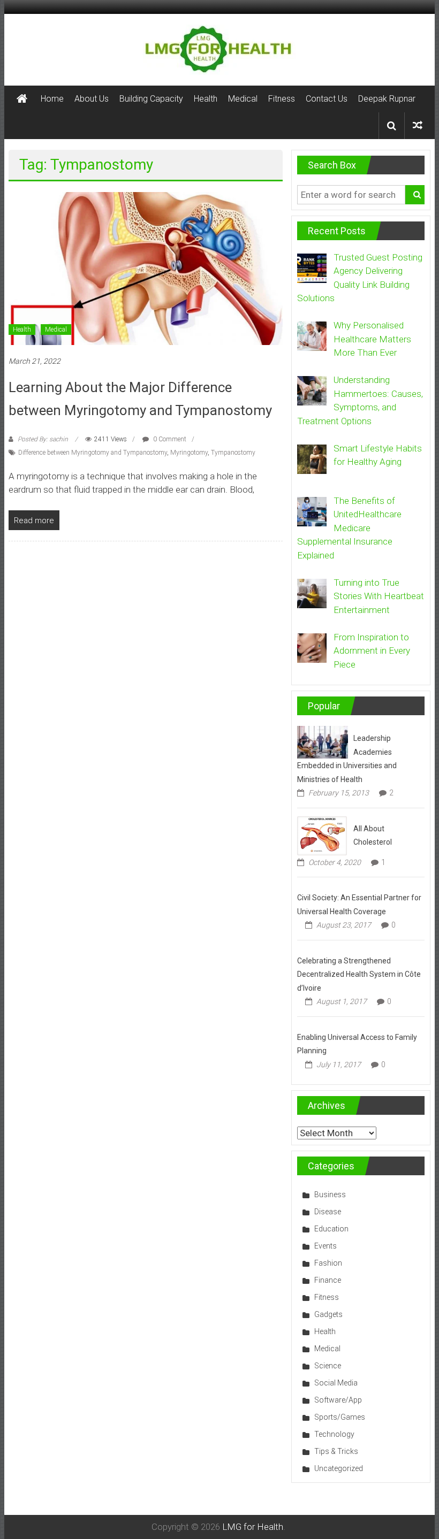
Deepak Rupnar (386, 99)
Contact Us (326, 99)
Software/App (338, 1400)
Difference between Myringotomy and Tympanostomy (92, 452)
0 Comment (169, 439)
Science (327, 1365)
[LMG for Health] (22, 99)
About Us (91, 99)
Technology (334, 1434)
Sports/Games (339, 1417)
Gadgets (328, 1314)
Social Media (336, 1383)
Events (325, 1246)
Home (52, 99)
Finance (327, 1280)
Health (205, 99)
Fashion (328, 1263)
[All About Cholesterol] (322, 835)
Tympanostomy (233, 452)
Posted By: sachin (43, 439)
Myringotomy (189, 452)
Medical (243, 99)
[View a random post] (417, 125)
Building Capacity (151, 99)
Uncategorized (338, 1468)
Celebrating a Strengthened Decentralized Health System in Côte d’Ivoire (359, 974)
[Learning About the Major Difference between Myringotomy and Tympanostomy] (146, 268)
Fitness (281, 99)
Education (331, 1228)
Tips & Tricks (336, 1451)
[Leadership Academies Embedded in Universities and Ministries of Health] (322, 741)
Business (330, 1194)
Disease (327, 1211)
